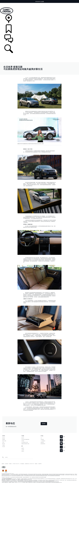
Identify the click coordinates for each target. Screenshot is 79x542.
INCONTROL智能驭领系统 (25, 439)
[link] (39, 19)
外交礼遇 (3, 446)
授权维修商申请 (43, 443)
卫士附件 (23, 449)
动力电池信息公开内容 (25, 442)
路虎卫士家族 (4, 440)
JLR (41, 437)
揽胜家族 (3, 437)
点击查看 (42, 1)
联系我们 (10, 463)
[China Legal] (6, 471)
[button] (39, 3)
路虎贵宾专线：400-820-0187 (29, 463)
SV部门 (3, 442)
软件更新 (23, 440)
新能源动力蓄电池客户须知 (25, 443)
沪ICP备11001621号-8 (16, 463)
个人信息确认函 (43, 440)
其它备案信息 (22, 463)
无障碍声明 (39, 463)
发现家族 (3, 439)
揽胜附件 (23, 448)
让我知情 (3, 445)
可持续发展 (42, 439)
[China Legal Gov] (3, 471)
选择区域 (3, 463)
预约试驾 (3, 443)
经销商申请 (42, 442)
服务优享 (23, 437)
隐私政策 (36, 463)
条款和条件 (6, 463)
